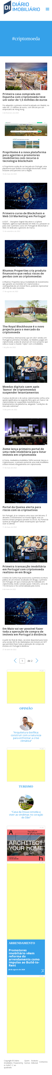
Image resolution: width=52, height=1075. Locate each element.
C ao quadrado (10, 1066)
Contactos (43, 1062)
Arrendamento (22, 943)
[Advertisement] (26, 687)
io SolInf (7, 1065)
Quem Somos (27, 1061)
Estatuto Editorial (34, 1061)
